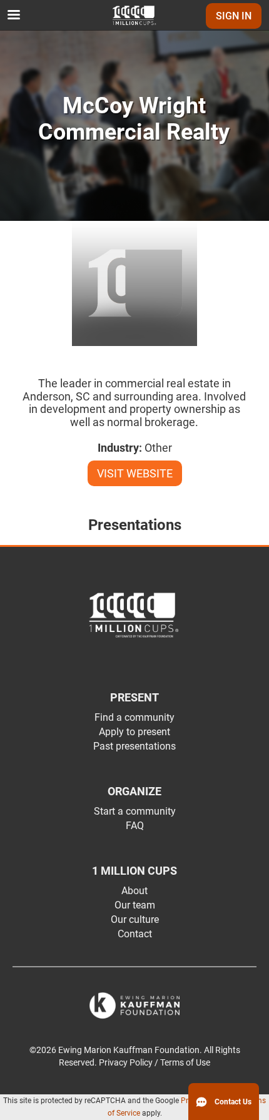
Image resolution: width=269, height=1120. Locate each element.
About (134, 891)
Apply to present (134, 732)
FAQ (135, 826)
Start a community (135, 811)
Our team (134, 905)
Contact (135, 934)
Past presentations (134, 746)
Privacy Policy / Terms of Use (154, 1062)
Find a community (134, 717)
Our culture (135, 919)
